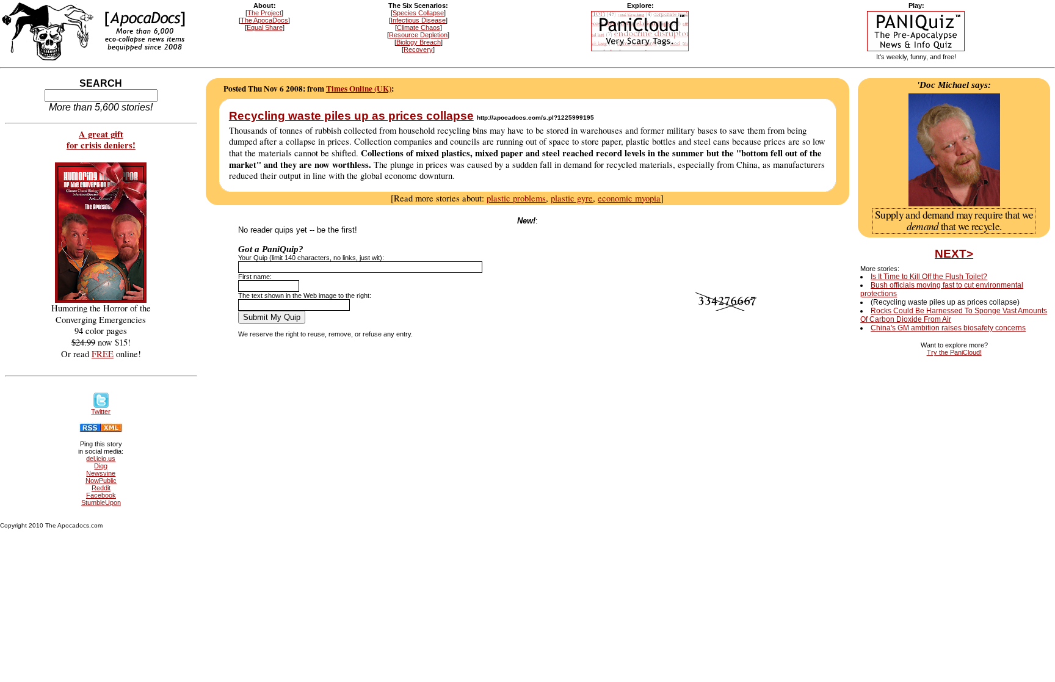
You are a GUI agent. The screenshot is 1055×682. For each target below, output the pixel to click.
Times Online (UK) (358, 88)
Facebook (101, 495)
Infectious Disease (418, 20)
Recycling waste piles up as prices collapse (351, 115)
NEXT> (954, 253)
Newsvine (100, 473)
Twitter (101, 411)
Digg (100, 466)
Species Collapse (418, 12)
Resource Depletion (418, 34)
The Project (264, 12)
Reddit (101, 488)
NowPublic (101, 480)
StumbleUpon (101, 502)
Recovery (418, 49)
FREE (103, 354)
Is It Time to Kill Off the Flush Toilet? (929, 276)
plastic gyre (572, 198)
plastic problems (516, 198)
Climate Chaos (418, 27)
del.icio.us (100, 458)
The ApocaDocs (264, 20)
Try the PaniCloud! (954, 352)
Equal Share (265, 27)
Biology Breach (418, 42)
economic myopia (629, 198)
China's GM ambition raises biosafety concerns (948, 328)
